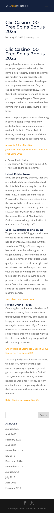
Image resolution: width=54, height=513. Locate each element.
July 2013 (10, 477)
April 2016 (10, 444)
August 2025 (12, 428)
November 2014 (14, 466)
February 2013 (13, 487)
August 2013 (12, 471)
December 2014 (13, 461)
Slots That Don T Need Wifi (19, 299)
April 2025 (10, 434)
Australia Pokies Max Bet (18, 145)
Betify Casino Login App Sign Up (22, 399)
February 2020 (13, 439)
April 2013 (10, 482)
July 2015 (10, 455)
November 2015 (14, 450)
